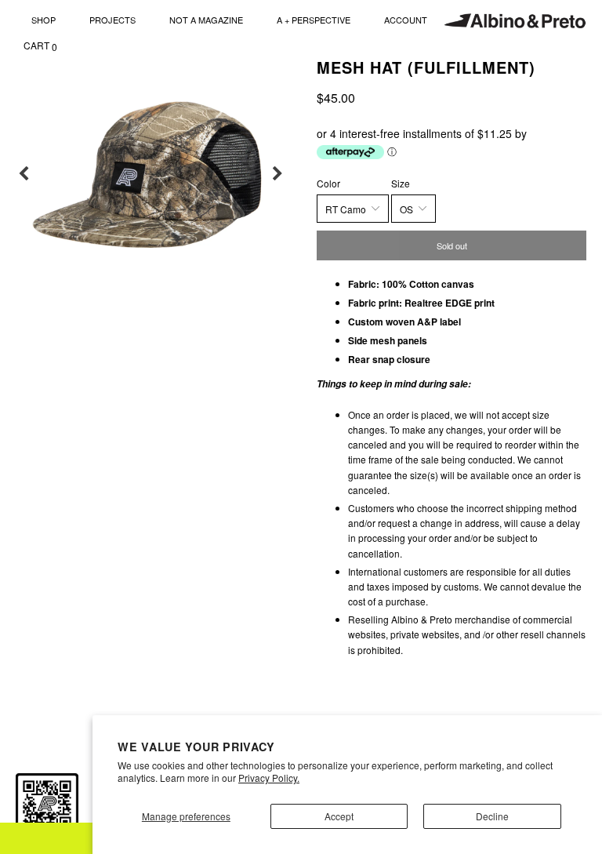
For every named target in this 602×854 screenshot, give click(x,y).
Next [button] (277, 174)
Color (328, 183)
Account (405, 19)
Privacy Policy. (268, 777)
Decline (492, 816)
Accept (339, 816)
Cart (40, 45)
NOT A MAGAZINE (206, 19)
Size (400, 183)
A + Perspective (313, 19)
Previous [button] (23, 174)
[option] (150, 174)
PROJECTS (112, 19)
